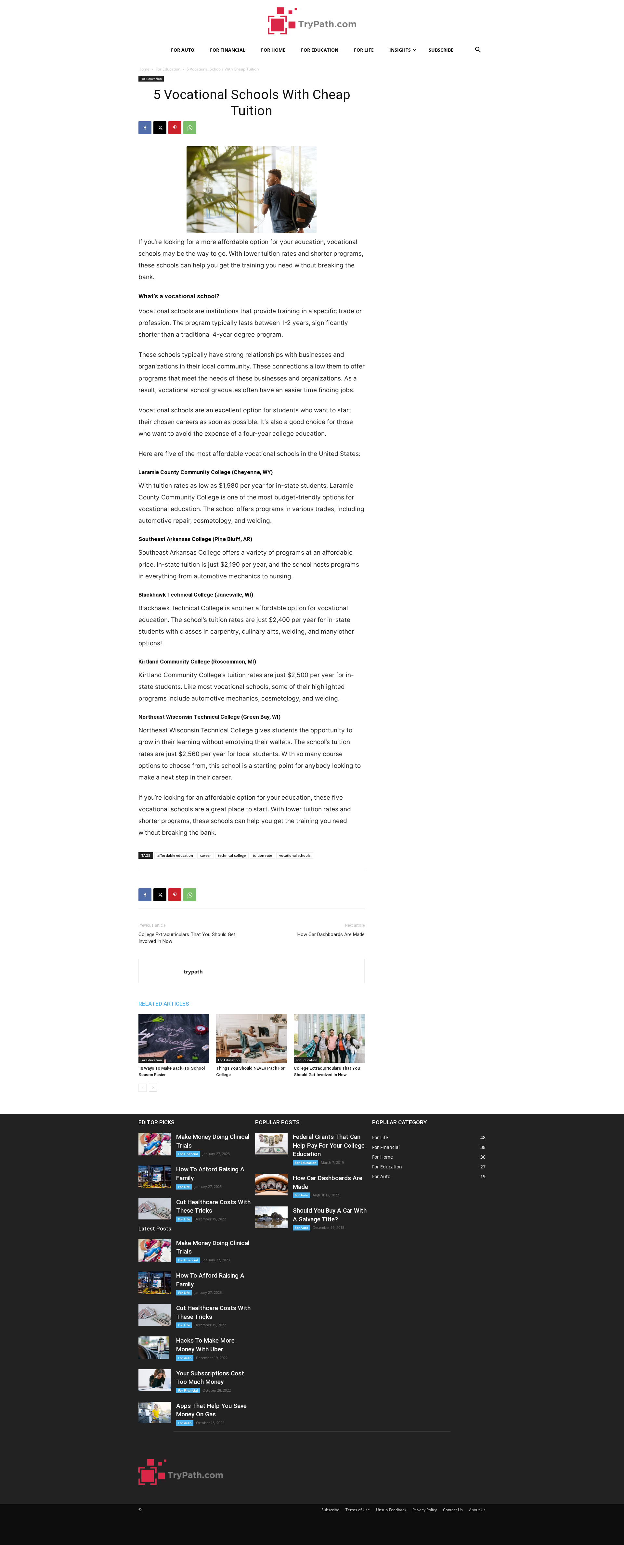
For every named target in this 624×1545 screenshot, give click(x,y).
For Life (364, 50)
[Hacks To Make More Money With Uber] (153, 1347)
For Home (273, 50)
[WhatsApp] (189, 127)
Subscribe (441, 50)
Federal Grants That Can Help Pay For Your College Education (329, 1145)
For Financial (227, 50)
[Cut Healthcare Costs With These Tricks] (154, 1209)
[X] (159, 127)
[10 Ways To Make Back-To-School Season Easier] (173, 1038)
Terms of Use (357, 1510)
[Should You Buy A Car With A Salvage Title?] (271, 1217)
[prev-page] (142, 1088)
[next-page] (153, 1088)
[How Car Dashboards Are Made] (271, 1184)
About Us (477, 1510)
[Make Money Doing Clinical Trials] (154, 1144)
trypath (193, 971)
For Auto (182, 50)
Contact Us (453, 1510)
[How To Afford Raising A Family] (154, 1176)
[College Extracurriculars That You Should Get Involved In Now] (329, 1038)
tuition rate (262, 855)
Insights (400, 50)
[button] (478, 50)
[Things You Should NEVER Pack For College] (251, 1038)
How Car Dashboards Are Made (331, 934)
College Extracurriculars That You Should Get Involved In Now (187, 938)
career (205, 855)
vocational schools (294, 855)
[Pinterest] (174, 127)
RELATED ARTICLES (163, 1003)
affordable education (175, 855)
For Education (319, 50)
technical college (232, 855)
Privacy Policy (424, 1510)
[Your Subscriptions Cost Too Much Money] (154, 1380)
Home (144, 69)
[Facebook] (144, 127)
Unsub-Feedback (391, 1510)
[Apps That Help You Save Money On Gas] (154, 1412)
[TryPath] (312, 21)
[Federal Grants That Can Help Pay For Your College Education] (271, 1143)
